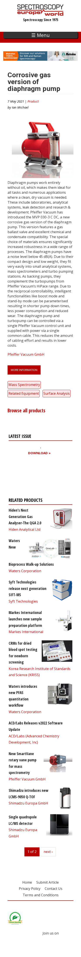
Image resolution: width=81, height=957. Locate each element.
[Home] (40, 13)
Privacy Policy (29, 888)
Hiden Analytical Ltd (24, 529)
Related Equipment (23, 393)
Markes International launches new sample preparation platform (25, 619)
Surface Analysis (56, 393)
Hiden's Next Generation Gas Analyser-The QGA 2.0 (25, 516)
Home (27, 882)
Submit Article (47, 882)
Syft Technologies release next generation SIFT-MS (27, 588)
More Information (24, 370)
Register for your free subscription (30, 477)
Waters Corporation (25, 570)
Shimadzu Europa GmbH (28, 803)
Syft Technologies (23, 601)
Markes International (26, 631)
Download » (39, 453)
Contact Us (53, 888)
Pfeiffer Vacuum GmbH (26, 354)
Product (33, 101)
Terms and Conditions (41, 895)
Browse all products (26, 410)
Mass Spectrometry (24, 384)
